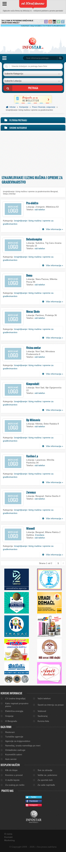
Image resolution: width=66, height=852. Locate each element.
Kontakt (8, 837)
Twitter (33, 797)
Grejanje (9, 716)
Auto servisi (10, 759)
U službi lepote (12, 780)
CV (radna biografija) (15, 698)
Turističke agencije (14, 736)
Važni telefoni (44, 698)
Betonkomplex (34, 239)
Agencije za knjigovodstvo (17, 741)
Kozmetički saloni (13, 754)
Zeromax (31, 492)
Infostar (13, 107)
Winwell (30, 528)
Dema (29, 275)
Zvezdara (39, 535)
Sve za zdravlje (45, 770)
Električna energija (14, 711)
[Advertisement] (33, 152)
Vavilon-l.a (32, 456)
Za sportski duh (45, 780)
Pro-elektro (32, 203)
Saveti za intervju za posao (51, 705)
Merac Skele (33, 312)
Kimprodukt (32, 384)
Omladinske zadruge (15, 750)
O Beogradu (11, 721)
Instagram (33, 805)
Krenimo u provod (14, 775)
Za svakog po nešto (14, 785)
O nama (8, 834)
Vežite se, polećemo (47, 775)
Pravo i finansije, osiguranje (43, 107)
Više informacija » (54, 229)
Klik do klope (11, 770)
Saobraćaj (42, 716)
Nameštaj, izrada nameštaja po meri (22, 745)
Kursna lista (43, 721)
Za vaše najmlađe (46, 785)
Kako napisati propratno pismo (16, 704)
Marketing (9, 840)
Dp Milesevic (33, 420)
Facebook (33, 801)
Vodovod (42, 711)
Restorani (10, 732)
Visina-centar (33, 348)
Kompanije (23, 107)
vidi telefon (40, 209)
